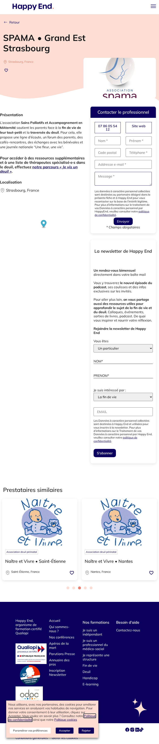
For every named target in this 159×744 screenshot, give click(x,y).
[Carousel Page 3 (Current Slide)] (79, 587)
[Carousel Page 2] (73, 587)
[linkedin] (137, 730)
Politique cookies (65, 720)
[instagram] (132, 730)
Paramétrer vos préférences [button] (30, 730)
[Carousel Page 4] (85, 587)
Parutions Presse (62, 654)
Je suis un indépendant (92, 632)
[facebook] (127, 730)
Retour (14, 22)
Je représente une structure (96, 657)
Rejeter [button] (86, 730)
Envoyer (123, 221)
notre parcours (39, 169)
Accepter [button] (64, 730)
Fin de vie (90, 665)
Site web (139, 126)
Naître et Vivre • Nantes (109, 561)
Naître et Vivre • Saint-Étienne (35, 561)
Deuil (86, 672)
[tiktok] (141, 730)
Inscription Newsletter (57, 672)
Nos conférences (61, 637)
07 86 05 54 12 (107, 127)
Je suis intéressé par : (110, 390)
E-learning (91, 684)
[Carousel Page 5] (91, 587)
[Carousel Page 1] (67, 587)
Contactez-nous (128, 630)
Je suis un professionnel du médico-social (95, 644)
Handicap (90, 678)
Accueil (54, 620)
